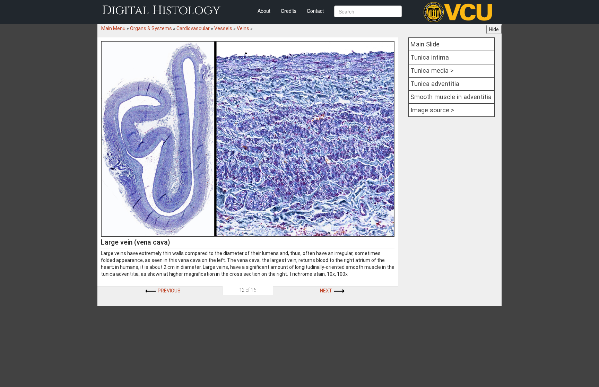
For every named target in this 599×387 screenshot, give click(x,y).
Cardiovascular (193, 28)
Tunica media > (431, 70)
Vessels (223, 28)
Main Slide (425, 44)
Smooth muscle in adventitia (451, 96)
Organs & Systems (151, 28)
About (264, 10)
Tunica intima (429, 57)
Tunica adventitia (434, 83)
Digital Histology (161, 10)
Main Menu (113, 28)
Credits (288, 10)
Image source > (432, 110)
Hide (494, 29)
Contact (315, 10)
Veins (243, 28)
